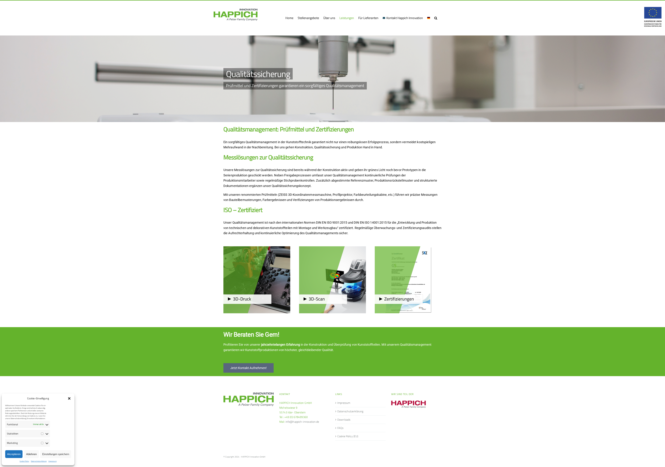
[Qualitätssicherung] (332, 78)
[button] (69, 398)
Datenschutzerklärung (39, 461)
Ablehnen (31, 454)
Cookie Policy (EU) (347, 436)
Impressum (52, 461)
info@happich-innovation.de (302, 422)
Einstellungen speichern (55, 454)
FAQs (340, 428)
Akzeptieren (14, 454)
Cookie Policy (24, 461)
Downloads (343, 419)
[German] (428, 18)
